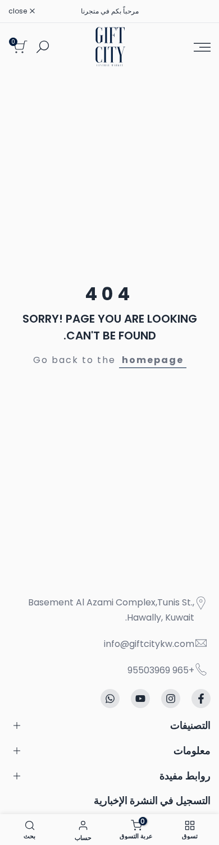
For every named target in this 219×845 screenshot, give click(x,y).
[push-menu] (202, 47)
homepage (153, 359)
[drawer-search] (42, 46)
